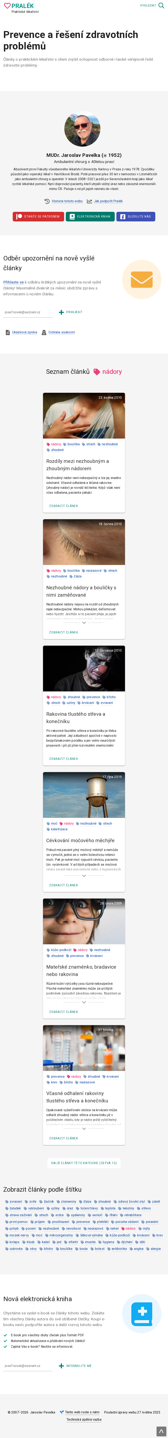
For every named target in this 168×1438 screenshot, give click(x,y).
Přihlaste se (13, 282)
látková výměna (91, 1235)
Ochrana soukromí (62, 332)
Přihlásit (74, 312)
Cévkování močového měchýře (80, 840)
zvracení (107, 703)
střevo (146, 1208)
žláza (78, 576)
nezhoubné (110, 444)
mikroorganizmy (61, 1235)
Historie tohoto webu (67, 201)
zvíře (33, 1202)
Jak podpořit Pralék (108, 201)
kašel (46, 1242)
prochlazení (60, 1222)
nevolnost (73, 1228)
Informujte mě (79, 1366)
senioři (97, 1215)
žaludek (15, 1208)
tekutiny (128, 1208)
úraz (70, 1208)
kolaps (14, 1242)
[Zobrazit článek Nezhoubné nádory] (84, 542)
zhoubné (57, 450)
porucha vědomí (127, 1222)
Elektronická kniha (94, 216)
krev (54, 1082)
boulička (74, 444)
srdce (59, 1215)
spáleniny (78, 1215)
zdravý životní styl (131, 1202)
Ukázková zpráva (24, 332)
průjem (40, 1222)
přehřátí (102, 1222)
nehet (114, 1228)
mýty (146, 1228)
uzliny (71, 703)
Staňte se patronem (42, 216)
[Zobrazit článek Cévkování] (84, 795)
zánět (156, 1202)
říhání (113, 1215)
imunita (90, 1242)
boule (84, 1249)
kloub (31, 1242)
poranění (152, 1222)
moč (54, 823)
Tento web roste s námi (82, 1412)
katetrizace (59, 829)
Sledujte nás (139, 216)
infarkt (73, 1242)
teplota (110, 1208)
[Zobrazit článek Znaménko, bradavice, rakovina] (84, 921)
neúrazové (93, 571)
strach (90, 444)
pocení (31, 1228)
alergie (156, 1249)
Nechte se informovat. (57, 1347)
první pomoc (19, 1222)
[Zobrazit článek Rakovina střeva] (84, 668)
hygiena (108, 1242)
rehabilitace (133, 1215)
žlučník (49, 1202)
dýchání (126, 1242)
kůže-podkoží (61, 950)
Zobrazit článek (63, 506)
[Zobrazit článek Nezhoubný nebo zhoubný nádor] (84, 416)
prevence (93, 697)
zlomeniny (68, 1202)
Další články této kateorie (84, 1163)
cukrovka (16, 1249)
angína (138, 1249)
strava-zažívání (21, 1215)
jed (59, 1242)
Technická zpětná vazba (84, 1419)
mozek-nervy (19, 1235)
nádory (56, 444)
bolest (99, 1249)
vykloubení (36, 1208)
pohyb (14, 1228)
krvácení (88, 703)
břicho (111, 697)
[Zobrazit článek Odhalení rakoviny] (84, 1048)
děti (142, 1242)
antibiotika (119, 1249)
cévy (33, 1249)
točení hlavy (89, 1208)
